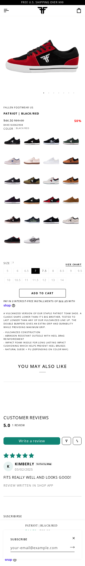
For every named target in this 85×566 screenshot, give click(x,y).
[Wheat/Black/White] (72, 182)
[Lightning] (52, 143)
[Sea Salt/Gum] (33, 162)
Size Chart (74, 264)
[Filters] (66, 441)
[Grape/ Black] (13, 202)
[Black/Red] (52, 202)
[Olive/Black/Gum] (33, 182)
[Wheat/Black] (72, 162)
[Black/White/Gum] (33, 202)
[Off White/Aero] (13, 162)
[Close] (76, 536)
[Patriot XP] (72, 222)
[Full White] (52, 162)
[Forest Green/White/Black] (72, 143)
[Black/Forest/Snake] (33, 222)
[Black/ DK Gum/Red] (13, 241)
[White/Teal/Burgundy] (52, 182)
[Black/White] (33, 143)
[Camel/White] (72, 202)
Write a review (32, 441)
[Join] (71, 547)
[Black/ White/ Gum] (13, 143)
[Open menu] (10, 10)
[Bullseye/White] (33, 241)
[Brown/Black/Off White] (13, 222)
